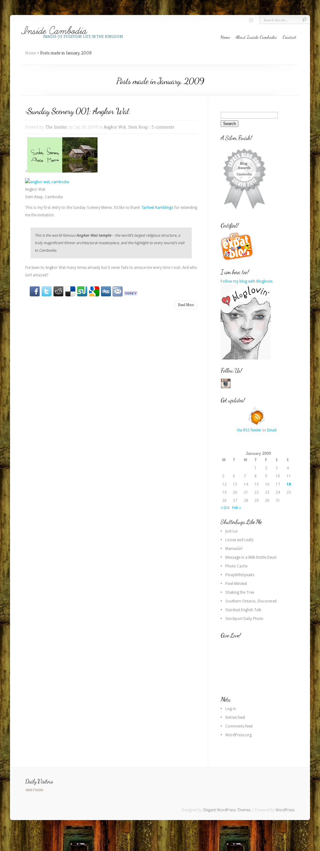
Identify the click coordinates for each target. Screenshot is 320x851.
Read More (186, 304)
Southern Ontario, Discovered (251, 601)
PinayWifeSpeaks (239, 575)
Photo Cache (236, 566)
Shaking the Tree (239, 592)
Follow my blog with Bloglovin (246, 281)
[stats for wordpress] (34, 791)
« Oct (225, 508)
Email (272, 430)
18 (289, 484)
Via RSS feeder (249, 430)
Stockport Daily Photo (244, 619)
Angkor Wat (115, 127)
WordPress (285, 810)
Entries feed (235, 717)
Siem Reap (138, 127)
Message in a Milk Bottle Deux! (251, 557)
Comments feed (238, 726)
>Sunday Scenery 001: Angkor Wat (77, 111)
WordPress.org (238, 735)
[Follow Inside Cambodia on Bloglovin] (246, 358)
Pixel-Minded (236, 584)
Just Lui (231, 531)
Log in (230, 709)
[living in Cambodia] (238, 260)
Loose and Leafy (239, 540)
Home (225, 37)
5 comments (163, 127)
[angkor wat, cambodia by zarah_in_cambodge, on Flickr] (47, 182)
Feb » (236, 508)
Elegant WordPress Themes (227, 810)
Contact (289, 37)
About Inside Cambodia (256, 37)
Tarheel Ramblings (157, 207)
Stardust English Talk (243, 610)
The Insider (56, 127)
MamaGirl (233, 548)
